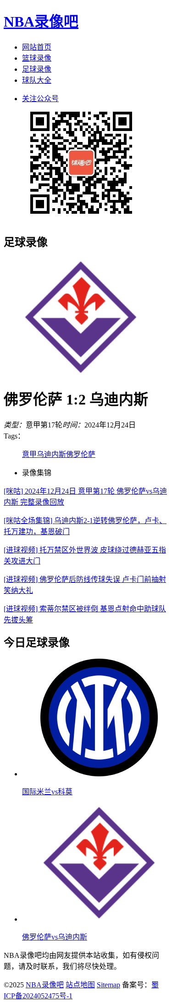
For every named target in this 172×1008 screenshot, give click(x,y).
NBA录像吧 (41, 21)
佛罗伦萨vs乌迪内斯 (54, 937)
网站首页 (36, 47)
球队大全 (36, 80)
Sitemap (108, 985)
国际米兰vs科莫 (47, 792)
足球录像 (36, 69)
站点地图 (80, 985)
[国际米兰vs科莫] (99, 774)
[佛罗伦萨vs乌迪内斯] (99, 919)
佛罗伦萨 (80, 454)
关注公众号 (40, 99)
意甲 (29, 454)
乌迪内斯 (51, 454)
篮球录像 (36, 58)
